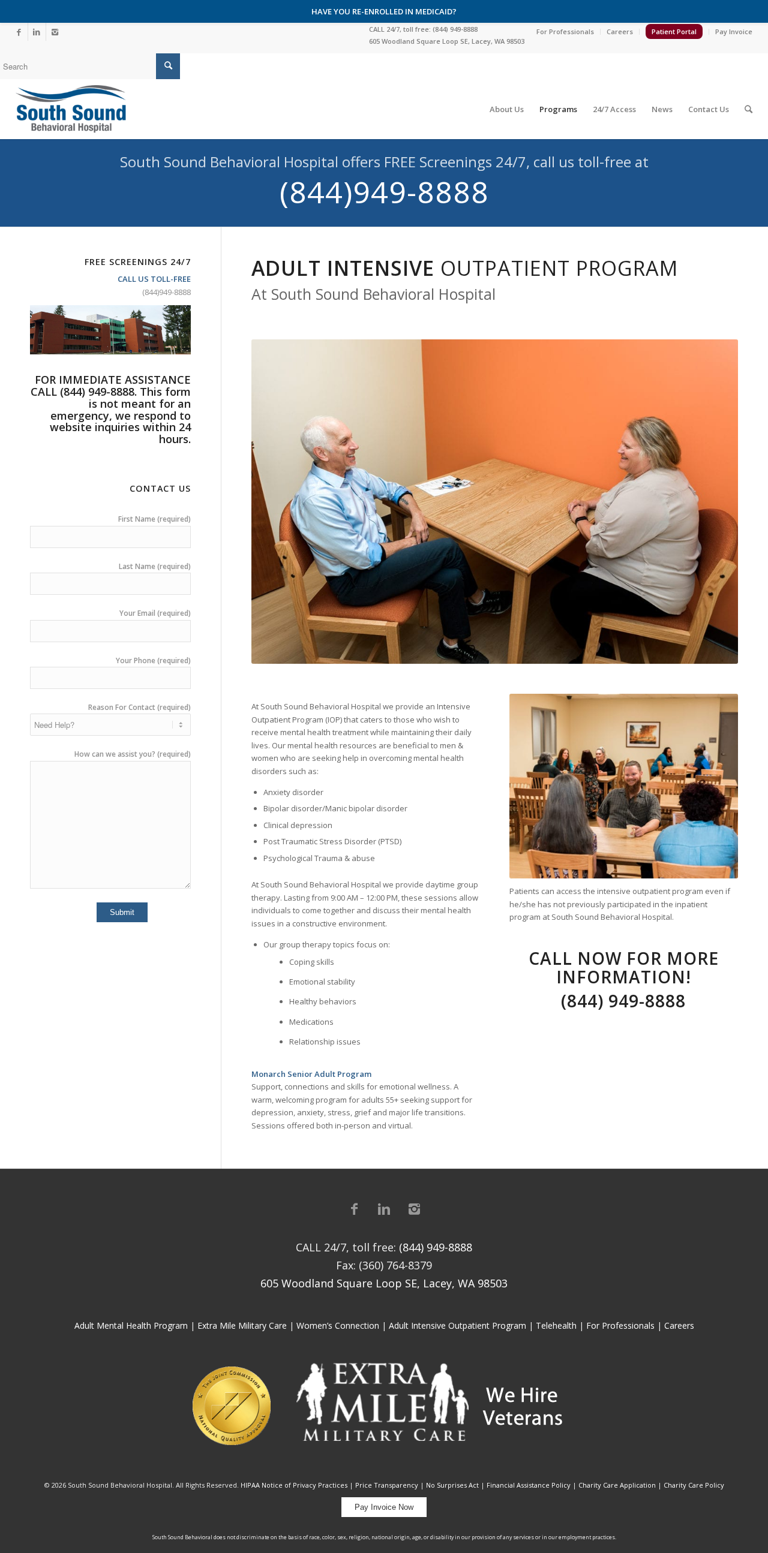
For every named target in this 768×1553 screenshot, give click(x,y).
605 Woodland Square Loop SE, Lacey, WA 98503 (446, 41)
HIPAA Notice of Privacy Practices (294, 1484)
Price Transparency (386, 1484)
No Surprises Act (452, 1484)
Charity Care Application (617, 1484)
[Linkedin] (37, 32)
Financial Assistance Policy (529, 1484)
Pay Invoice (733, 31)
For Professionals (565, 31)
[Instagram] (55, 32)
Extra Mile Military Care (242, 1325)
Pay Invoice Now (384, 1507)
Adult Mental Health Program (131, 1325)
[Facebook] (19, 32)
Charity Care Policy (694, 1484)
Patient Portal (674, 31)
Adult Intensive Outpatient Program (457, 1325)
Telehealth (556, 1325)
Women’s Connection (337, 1325)
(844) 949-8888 (455, 29)
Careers (620, 31)
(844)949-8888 (384, 191)
